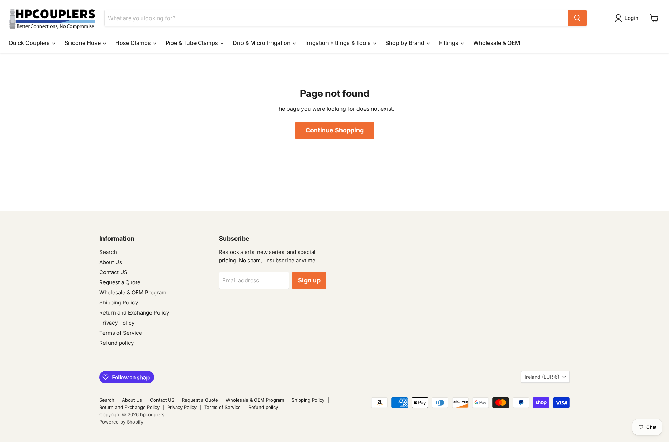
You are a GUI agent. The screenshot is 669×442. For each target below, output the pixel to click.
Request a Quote (119, 282)
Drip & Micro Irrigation (262, 42)
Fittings (449, 42)
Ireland (542, 377)
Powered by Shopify (121, 422)
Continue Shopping (335, 130)
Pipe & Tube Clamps (193, 42)
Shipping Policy (118, 302)
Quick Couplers (30, 42)
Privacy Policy (116, 322)
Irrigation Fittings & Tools (338, 42)
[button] (628, 18)
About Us (110, 262)
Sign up (309, 280)
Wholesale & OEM (496, 42)
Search (108, 252)
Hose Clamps (133, 42)
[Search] (577, 18)
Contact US (113, 272)
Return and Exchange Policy (134, 312)
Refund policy (116, 343)
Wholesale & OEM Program (132, 292)
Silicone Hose (83, 42)
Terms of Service (120, 332)
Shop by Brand (405, 42)
